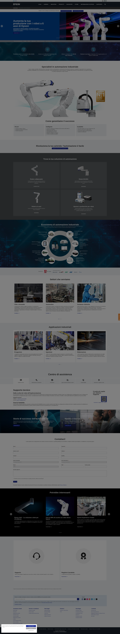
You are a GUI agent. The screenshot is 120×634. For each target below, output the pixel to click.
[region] (19, 628)
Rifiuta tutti (31, 628)
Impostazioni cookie (31, 630)
